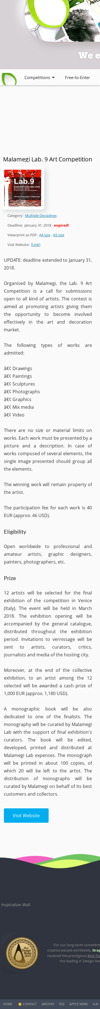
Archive (48, 1004)
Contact (30, 1004)
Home (7, 1004)
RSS (61, 1004)
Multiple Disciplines (41, 215)
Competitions (37, 77)
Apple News (78, 1004)
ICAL (96, 1004)
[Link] (35, 244)
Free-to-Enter (77, 77)
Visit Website (26, 816)
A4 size (44, 234)
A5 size (58, 234)
